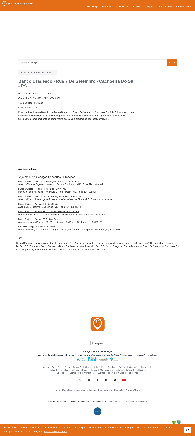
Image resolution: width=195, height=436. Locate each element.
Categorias (150, 6)
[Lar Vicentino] (92, 359)
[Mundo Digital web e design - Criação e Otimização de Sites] (97, 411)
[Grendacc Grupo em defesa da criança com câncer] (103, 359)
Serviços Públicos (79, 369)
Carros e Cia (75, 372)
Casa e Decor (64, 367)
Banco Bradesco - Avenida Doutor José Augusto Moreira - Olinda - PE (50, 196)
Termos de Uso (115, 401)
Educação (77, 367)
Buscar (172, 62)
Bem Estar (107, 6)
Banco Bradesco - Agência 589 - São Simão (38, 203)
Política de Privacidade (136, 401)
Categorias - (92, 389)
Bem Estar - (119, 389)
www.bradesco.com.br (29, 107)
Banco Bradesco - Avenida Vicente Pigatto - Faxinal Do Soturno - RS (49, 181)
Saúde (121, 372)
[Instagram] (80, 379)
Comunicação (106, 369)
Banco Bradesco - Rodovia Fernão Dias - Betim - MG (42, 188)
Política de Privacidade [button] (55, 431)
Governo (89, 367)
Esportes (145, 367)
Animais (122, 367)
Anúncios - (81, 389)
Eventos (101, 372)
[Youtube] (124, 379)
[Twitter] (97, 379)
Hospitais (51, 369)
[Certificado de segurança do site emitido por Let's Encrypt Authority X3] (179, 422)
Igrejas (129, 369)
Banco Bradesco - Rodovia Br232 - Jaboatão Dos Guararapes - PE (48, 211)
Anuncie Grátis (183, 6)
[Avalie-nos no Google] (115, 379)
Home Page (92, 6)
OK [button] (187, 430)
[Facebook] (71, 379)
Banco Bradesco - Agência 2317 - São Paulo (38, 219)
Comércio (133, 367)
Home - (58, 389)
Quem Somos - (69, 389)
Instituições (140, 369)
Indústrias (100, 367)
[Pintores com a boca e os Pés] (80, 359)
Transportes (132, 372)
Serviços (112, 367)
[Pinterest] (106, 379)
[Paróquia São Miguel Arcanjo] (114, 359)
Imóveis (111, 372)
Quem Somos (122, 6)
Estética (119, 369)
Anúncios (137, 6)
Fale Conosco (165, 6)
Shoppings (62, 372)
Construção (89, 372)
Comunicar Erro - (106, 389)
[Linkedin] (90, 379)
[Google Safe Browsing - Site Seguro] (174, 422)
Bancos (94, 369)
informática (63, 369)
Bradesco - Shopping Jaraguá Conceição (36, 226)
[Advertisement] (97, 35)
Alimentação (48, 367)
